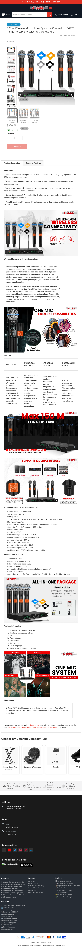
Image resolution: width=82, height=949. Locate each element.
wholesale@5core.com (9, 920)
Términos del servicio (48, 945)
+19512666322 (7, 925)
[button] (6, 14)
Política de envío (60, 945)
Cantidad (10, 134)
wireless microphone (28, 728)
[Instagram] (20, 850)
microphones (34, 725)
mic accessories (43, 728)
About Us (31, 881)
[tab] (12, 163)
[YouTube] (9, 850)
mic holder (54, 728)
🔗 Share (13, 24)
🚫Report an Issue (61, 888)
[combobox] (32, 14)
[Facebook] (4, 850)
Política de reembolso (23, 945)
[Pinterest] (26, 850)
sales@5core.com (12, 827)
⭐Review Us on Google (63, 894)
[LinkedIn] (31, 850)
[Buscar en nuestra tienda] (49, 14)
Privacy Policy (33, 883)
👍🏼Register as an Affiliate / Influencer (67, 886)
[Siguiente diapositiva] (11, 103)
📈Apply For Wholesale (63, 881)
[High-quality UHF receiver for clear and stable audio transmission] (11, 60)
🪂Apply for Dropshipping (64, 883)
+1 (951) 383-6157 (12, 834)
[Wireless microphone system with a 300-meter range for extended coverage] (11, 79)
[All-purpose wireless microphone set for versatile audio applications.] (11, 69)
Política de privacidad (35, 945)
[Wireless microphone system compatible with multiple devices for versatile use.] (11, 89)
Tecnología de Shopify (45, 942)
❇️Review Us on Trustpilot (64, 897)
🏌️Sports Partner (61, 892)
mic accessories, (14, 728)
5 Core (37, 942)
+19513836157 (13, 912)
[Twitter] (15, 850)
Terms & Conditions (34, 888)
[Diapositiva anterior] (18, 75)
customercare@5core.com (10, 910)
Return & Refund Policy (36, 886)
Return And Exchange (35, 892)
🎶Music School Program (63, 890)
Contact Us (32, 890)
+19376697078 (20, 905)
